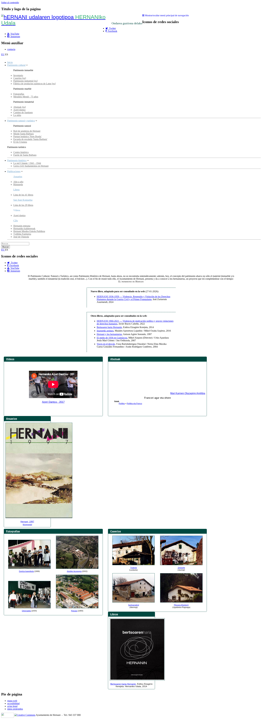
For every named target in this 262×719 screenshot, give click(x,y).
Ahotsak (115, 359)
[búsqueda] (27, 525)
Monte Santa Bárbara (23, 133)
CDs (15, 220)
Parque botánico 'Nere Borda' (27, 136)
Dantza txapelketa (26, 571)
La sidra (17, 115)
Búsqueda (18, 184)
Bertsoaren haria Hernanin (109, 327)
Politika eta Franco (134, 403)
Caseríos (115, 531)
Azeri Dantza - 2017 (53, 401)
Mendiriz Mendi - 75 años (25, 96)
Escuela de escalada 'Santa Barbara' (30, 139)
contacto (11, 49)
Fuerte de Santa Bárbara (24, 155)
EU (3, 54)
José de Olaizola (21, 236)
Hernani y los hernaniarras (109, 334)
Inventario (18, 75)
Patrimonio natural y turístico (21, 120)
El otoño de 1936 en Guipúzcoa (112, 337)
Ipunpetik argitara (105, 330)
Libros (16, 189)
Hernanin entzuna (21, 225)
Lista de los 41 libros (23, 194)
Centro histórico (21, 152)
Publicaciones (13, 171)
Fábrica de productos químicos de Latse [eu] (34, 83)
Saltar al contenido (10, 2)
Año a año (18, 181)
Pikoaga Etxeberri (181, 605)
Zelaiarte (181, 568)
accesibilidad (13, 703)
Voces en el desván (106, 344)
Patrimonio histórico (17, 160)
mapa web (12, 700)
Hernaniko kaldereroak (24, 228)
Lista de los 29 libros (23, 205)
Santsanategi (133, 605)
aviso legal (12, 706)
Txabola (133, 568)
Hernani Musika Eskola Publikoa (29, 231)
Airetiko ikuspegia (74, 571)
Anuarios (17, 176)
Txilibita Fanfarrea (22, 234)
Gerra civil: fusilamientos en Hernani (31, 166)
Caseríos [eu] (19, 78)
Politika (122, 403)
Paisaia (74, 611)
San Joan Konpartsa (22, 200)
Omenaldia (26, 611)
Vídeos (10, 359)
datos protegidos (15, 709)
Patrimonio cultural (16, 65)
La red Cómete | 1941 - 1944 (27, 163)
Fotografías (18, 94)
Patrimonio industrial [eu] (25, 81)
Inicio (10, 62)
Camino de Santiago (23, 112)
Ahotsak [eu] (19, 107)
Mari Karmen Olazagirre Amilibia (187, 393)
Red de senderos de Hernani (26, 131)
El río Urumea (20, 142)
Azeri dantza (19, 109)
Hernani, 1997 (27, 521)
